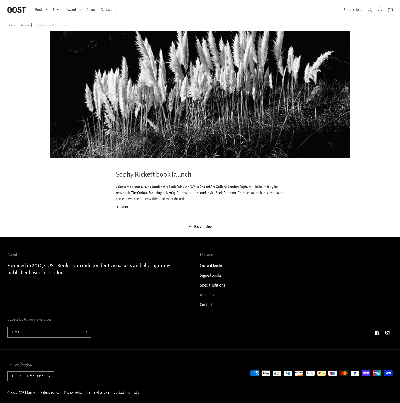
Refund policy (50, 392)
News (25, 25)
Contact (206, 305)
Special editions (212, 285)
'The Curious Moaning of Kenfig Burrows (159, 193)
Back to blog (203, 226)
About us (207, 295)
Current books (211, 266)
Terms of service (98, 392)
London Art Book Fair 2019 (217, 193)
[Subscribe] (85, 332)
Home (11, 25)
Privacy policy (73, 392)
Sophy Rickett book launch (53, 25)
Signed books (211, 275)
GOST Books (27, 392)
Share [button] (124, 207)
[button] (41, 10)
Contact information (127, 392)
